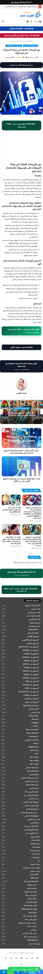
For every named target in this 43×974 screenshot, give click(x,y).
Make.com (34, 878)
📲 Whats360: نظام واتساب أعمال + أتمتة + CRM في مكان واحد (21, 590)
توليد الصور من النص (31, 805)
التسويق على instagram (30, 657)
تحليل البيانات (35, 840)
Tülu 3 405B (34, 761)
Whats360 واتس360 (31, 881)
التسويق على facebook (14, 46)
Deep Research (32, 733)
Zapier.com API (30, 892)
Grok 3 (35, 743)
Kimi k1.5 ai (34, 750)
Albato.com (32, 885)
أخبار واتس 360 (31, 895)
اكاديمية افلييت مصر (17, 41)
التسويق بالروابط (34, 623)
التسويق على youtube (30, 695)
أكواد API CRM (31, 902)
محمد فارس (31, 57)
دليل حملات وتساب (29, 933)
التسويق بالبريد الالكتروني (30, 640)
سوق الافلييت (35, 857)
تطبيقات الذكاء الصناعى (30, 802)
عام (39, 861)
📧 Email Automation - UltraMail (21, 29)
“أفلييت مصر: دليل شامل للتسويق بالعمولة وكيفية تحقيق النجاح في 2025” (21, 414)
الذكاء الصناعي (35, 712)
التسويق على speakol (31, 674)
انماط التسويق (35, 837)
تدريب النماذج (33, 799)
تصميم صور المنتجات (29, 812)
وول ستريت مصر (34, 944)
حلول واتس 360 (31, 919)
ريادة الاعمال (36, 854)
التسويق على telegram (30, 678)
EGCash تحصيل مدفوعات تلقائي (21, 347)
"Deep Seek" (33, 716)
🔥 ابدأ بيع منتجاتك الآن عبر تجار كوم (21, 65)
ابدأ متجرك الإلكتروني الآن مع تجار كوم (22, 573)
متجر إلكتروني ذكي (31, 833)
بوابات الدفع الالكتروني (31, 830)
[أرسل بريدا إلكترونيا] (26, 57)
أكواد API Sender (30, 906)
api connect (32, 888)
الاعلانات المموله (32, 633)
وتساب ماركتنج (35, 871)
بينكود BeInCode (32, 785)
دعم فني (33, 930)
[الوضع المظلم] (31, 21)
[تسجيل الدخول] (28, 21)
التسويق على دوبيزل (31, 702)
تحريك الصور (34, 788)
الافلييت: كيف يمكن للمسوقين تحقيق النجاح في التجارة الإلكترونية (11, 509)
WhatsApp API (32, 940)
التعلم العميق (33, 774)
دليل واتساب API (30, 937)
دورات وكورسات (35, 850)
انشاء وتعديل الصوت (31, 781)
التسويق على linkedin (31, 661)
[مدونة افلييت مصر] (30, 14)
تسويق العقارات (35, 843)
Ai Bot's (35, 726)
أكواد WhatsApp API (29, 909)
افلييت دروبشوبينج (34, 612)
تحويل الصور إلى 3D (31, 792)
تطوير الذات (36, 847)
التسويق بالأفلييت (32, 636)
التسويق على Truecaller (30, 685)
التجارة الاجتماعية (32, 771)
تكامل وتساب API (30, 916)
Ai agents (34, 723)
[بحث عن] (3, 21)
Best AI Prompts (32, 730)
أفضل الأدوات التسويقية (32, 605)
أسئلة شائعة (32, 899)
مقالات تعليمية (35, 864)
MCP (36, 754)
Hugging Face (33, 747)
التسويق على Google (31, 654)
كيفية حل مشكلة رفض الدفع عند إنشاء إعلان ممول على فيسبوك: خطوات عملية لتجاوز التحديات (11, 540)
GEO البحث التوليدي (31, 740)
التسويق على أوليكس (31, 698)
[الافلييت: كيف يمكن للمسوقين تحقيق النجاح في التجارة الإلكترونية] (11, 500)
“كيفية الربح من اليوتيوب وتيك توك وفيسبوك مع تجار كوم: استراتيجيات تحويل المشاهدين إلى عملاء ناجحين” (32, 541)
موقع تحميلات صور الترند (31, 868)
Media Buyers (33, 629)
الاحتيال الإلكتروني (34, 619)
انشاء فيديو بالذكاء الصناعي (29, 778)
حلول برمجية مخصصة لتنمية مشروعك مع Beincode (21, 366)
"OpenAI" (34, 719)
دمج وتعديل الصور (32, 809)
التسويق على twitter (31, 688)
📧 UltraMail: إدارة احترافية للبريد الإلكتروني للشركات (21, 35)
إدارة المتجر (34, 823)
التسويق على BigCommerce (28, 647)
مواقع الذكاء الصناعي (31, 816)
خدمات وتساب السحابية (28, 923)
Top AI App (34, 757)
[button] (24, 969)
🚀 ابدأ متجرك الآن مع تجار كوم (21, 2)
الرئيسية (28, 41)
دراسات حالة (32, 926)
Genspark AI (33, 736)
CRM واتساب (33, 874)
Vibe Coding (33, 764)
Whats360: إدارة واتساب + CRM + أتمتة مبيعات (23, 330)
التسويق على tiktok (31, 681)
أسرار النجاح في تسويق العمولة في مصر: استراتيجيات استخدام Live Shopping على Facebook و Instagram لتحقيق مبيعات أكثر (32, 512)
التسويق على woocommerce (28, 692)
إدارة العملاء (32, 912)
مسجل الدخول (27, 562)
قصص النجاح (33, 709)
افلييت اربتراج (35, 609)
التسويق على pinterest (30, 664)
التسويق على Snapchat (30, 671)
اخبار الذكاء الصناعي (31, 768)
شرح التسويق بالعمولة (30, 705)
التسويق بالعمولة (34, 626)
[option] (21, 412)
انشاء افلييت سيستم (31, 826)
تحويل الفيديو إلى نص (31, 795)
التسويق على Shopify (31, 667)
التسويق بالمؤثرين (32, 643)
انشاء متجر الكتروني (33, 819)
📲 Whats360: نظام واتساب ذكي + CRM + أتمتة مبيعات (21, 125)
